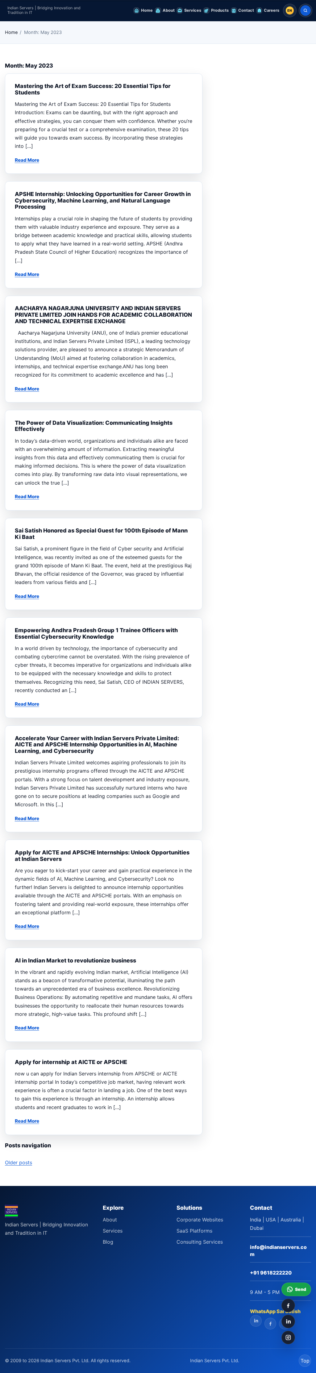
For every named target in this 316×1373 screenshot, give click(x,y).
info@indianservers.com (278, 1250)
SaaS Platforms (194, 1231)
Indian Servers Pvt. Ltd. (214, 1360)
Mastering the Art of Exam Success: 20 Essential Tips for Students (93, 89)
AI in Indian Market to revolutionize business (75, 960)
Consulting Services (200, 1242)
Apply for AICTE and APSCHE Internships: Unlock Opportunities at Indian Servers (102, 855)
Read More (27, 160)
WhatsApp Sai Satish (275, 1311)
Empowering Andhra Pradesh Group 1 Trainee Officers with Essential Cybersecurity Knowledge (96, 633)
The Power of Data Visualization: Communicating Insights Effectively (94, 425)
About (110, 1220)
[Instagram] (288, 1337)
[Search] (305, 10)
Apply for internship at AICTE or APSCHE (71, 1062)
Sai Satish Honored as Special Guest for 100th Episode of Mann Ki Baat (101, 533)
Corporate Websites (200, 1220)
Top (305, 1361)
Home (11, 32)
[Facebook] (288, 1305)
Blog (108, 1242)
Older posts (18, 1162)
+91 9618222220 (271, 1273)
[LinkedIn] (288, 1321)
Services (113, 1231)
